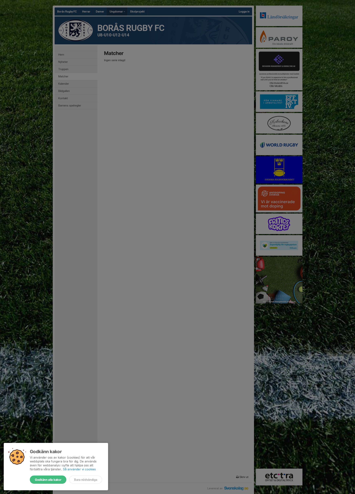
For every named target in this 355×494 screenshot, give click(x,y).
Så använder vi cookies (79, 469)
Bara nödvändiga (85, 480)
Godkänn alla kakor (48, 480)
